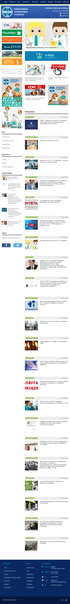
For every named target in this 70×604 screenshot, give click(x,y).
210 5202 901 (57, 11)
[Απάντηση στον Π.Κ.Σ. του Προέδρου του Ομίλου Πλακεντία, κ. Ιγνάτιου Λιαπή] (31, 164)
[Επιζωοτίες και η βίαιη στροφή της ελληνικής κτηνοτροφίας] (31, 325)
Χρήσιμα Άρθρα (7, 173)
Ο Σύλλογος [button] (12, 1)
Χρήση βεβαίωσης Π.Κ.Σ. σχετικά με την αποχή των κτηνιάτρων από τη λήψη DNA (14, 186)
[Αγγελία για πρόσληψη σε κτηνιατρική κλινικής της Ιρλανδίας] (31, 506)
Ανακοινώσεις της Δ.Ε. (8, 140)
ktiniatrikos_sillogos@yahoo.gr (59, 582)
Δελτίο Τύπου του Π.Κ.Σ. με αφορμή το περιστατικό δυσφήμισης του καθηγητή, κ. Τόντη (54, 402)
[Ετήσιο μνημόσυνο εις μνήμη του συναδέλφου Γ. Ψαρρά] (31, 345)
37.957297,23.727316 (56, 585)
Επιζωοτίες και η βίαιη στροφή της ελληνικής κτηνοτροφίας (53, 322)
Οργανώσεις (30, 574)
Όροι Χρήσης (58, 1)
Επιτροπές (7, 581)
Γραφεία (6, 584)
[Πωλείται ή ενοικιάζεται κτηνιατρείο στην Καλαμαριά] (31, 546)
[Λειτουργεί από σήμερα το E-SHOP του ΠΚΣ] (58, 69)
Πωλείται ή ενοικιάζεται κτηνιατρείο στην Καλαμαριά (52, 542)
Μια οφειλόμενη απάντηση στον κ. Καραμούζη (53, 240)
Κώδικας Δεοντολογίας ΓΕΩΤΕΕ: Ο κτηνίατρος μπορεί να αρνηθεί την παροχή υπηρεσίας (34, 79)
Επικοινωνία (66, 1)
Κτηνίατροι (43, 1)
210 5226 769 (64, 11)
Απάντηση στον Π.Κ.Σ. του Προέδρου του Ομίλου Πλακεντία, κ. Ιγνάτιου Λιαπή (54, 161)
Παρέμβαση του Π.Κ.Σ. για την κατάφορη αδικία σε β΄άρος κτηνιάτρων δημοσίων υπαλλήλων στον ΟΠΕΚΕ (53, 443)
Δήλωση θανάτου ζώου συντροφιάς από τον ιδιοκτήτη (14, 223)
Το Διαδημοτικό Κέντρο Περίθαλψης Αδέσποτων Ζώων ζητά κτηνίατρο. (50, 201)
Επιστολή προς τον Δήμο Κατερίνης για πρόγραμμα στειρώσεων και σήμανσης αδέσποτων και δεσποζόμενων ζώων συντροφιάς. (51, 524)
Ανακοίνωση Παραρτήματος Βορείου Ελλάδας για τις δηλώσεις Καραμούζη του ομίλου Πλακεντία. (53, 303)
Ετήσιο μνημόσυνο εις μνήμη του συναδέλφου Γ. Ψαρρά (54, 342)
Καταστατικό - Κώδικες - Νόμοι (12, 577)
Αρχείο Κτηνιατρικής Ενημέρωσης (11, 238)
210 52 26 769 (54, 573)
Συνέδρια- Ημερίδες (7, 167)
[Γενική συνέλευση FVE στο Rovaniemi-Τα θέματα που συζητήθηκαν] (31, 485)
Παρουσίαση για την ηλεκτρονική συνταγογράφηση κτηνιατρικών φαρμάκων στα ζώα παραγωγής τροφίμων (15, 212)
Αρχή (6, 1)
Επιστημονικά (6, 148)
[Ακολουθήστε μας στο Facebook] (6, 245)
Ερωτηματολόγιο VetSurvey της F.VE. (13, 177)
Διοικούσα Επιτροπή (9, 571)
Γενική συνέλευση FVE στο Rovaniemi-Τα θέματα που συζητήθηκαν (52, 482)
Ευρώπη (4, 163)
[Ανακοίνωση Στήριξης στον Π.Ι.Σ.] (31, 145)
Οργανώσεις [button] (26, 1)
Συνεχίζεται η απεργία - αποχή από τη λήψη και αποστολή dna (34, 98)
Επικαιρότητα (35, 1)
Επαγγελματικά (6, 144)
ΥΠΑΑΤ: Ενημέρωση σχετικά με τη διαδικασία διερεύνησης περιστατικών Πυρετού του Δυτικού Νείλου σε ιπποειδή (53, 122)
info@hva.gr (64, 15)
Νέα (28, 571)
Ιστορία (6, 574)
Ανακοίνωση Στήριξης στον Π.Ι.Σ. (49, 140)
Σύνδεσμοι (50, 1)
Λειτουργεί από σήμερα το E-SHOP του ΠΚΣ (57, 78)
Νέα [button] (19, 1)
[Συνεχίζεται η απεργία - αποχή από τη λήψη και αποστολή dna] (35, 90)
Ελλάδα (4, 159)
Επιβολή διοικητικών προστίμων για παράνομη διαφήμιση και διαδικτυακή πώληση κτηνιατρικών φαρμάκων (53, 423)
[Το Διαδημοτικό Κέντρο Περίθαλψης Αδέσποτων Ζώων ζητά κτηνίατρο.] (31, 205)
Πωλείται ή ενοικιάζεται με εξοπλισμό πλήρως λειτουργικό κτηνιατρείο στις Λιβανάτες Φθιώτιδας (54, 383)
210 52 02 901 (54, 572)
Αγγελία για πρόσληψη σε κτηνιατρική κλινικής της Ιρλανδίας (54, 502)
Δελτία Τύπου (6, 137)
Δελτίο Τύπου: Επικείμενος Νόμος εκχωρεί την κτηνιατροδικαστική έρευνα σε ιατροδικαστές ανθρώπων (54, 363)
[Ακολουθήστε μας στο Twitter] (17, 245)
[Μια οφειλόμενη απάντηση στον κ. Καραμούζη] (31, 245)
